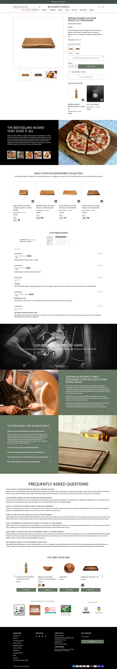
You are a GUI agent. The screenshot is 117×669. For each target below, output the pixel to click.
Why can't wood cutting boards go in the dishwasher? (25, 452)
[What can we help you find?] (25, 7)
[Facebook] (36, 636)
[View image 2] (20, 155)
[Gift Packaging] (95, 93)
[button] (17, 42)
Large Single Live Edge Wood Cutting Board (67, 207)
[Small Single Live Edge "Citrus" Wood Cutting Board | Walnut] (19, 220)
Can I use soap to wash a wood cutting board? (23, 447)
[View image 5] (47, 155)
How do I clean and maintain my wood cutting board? (25, 431)
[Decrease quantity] (69, 66)
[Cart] (103, 7)
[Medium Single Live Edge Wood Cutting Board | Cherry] (38, 217)
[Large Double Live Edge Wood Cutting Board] (93, 192)
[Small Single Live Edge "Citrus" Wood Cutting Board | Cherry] (15, 220)
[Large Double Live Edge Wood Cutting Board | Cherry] (83, 217)
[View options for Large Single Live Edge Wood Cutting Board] (78, 201)
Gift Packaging (93, 104)
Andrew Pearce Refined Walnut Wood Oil (76, 106)
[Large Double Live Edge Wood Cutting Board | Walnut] (88, 217)
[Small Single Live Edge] (24, 192)
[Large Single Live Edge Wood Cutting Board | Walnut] (65, 217)
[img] (18, 253)
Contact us (59, 633)
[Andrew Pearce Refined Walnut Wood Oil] (76, 94)
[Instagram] (39, 636)
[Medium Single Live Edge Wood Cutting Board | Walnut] (42, 217)
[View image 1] (11, 155)
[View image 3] (29, 155)
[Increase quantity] (75, 66)
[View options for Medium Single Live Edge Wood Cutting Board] (56, 201)
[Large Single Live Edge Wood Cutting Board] (70, 192)
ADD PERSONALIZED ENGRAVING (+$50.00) (86, 58)
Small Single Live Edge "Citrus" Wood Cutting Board (22, 208)
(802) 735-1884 (59, 636)
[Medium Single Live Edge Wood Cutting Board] (47, 192)
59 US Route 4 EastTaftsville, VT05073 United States (61, 642)
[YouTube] (45, 636)
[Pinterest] (42, 636)
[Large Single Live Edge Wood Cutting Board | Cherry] (61, 217)
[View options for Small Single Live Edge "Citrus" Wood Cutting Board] (33, 201)
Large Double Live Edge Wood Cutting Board (91, 207)
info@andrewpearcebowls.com (64, 638)
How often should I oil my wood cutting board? (23, 462)
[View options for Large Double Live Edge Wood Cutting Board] (101, 201)
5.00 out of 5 (31, 239)
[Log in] (99, 7)
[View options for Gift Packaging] (101, 100)
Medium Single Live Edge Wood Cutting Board (45, 207)
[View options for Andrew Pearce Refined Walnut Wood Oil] (83, 100)
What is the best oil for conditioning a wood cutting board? (27, 457)
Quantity (70, 63)
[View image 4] (38, 155)
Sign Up (92, 641)
